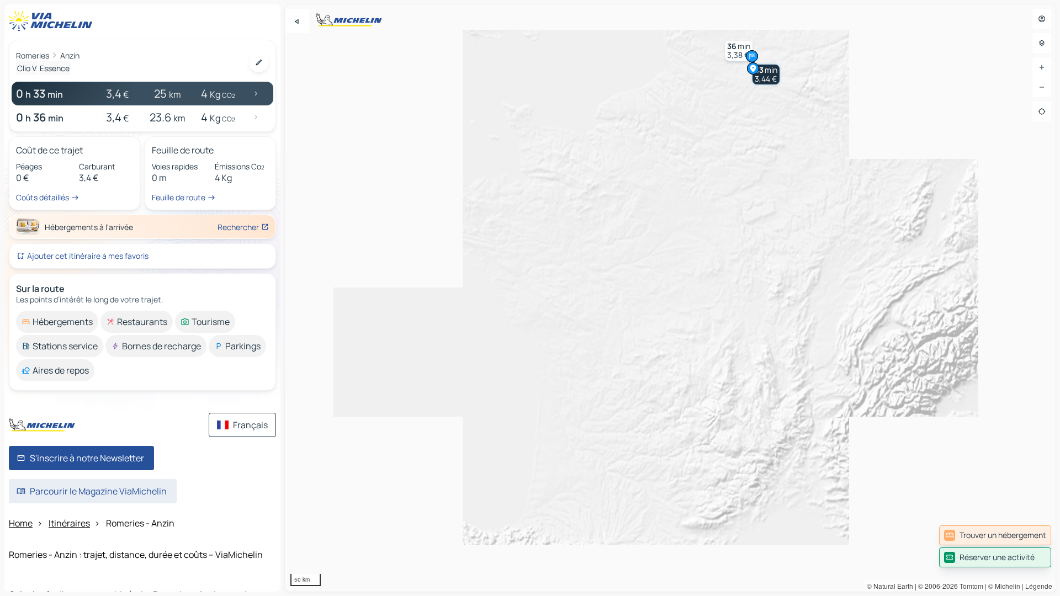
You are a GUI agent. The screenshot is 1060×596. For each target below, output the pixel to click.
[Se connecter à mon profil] (1041, 19)
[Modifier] (259, 62)
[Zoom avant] (1041, 67)
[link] (995, 535)
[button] (766, 74)
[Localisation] (1041, 111)
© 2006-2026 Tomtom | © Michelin (969, 585)
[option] (57, 322)
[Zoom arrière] (1041, 87)
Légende (1038, 585)
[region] (670, 298)
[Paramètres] (1041, 43)
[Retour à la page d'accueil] (53, 21)
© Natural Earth (890, 585)
